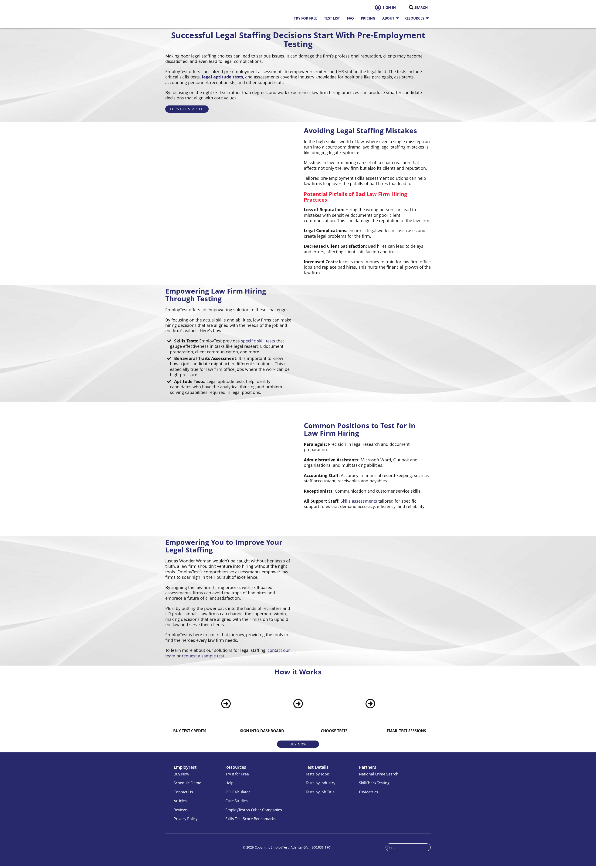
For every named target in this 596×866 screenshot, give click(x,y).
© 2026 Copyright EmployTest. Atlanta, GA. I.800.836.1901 (287, 847)
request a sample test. (203, 656)
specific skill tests (258, 341)
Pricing (368, 18)
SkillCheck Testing (374, 783)
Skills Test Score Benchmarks (250, 818)
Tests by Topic (318, 774)
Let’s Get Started (187, 109)
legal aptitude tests (222, 77)
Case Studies (236, 800)
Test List (332, 18)
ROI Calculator (237, 792)
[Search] (411, 7)
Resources (414, 18)
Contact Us (183, 792)
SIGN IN (389, 7)
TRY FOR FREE (305, 18)
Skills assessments (359, 501)
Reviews (181, 809)
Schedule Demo (187, 783)
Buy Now (298, 744)
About (388, 18)
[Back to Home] (188, 14)
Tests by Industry (320, 783)
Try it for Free (237, 774)
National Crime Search (378, 774)
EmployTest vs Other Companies (253, 809)
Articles (180, 800)
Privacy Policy (185, 818)
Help (229, 783)
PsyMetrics (368, 792)
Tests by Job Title (320, 792)
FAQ (350, 18)
